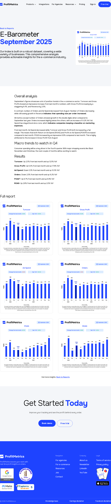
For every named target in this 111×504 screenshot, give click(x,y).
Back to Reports (7, 28)
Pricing (82, 4)
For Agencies (57, 4)
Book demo (47, 423)
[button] (31, 4)
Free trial (104, 4)
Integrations (44, 4)
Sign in (93, 4)
